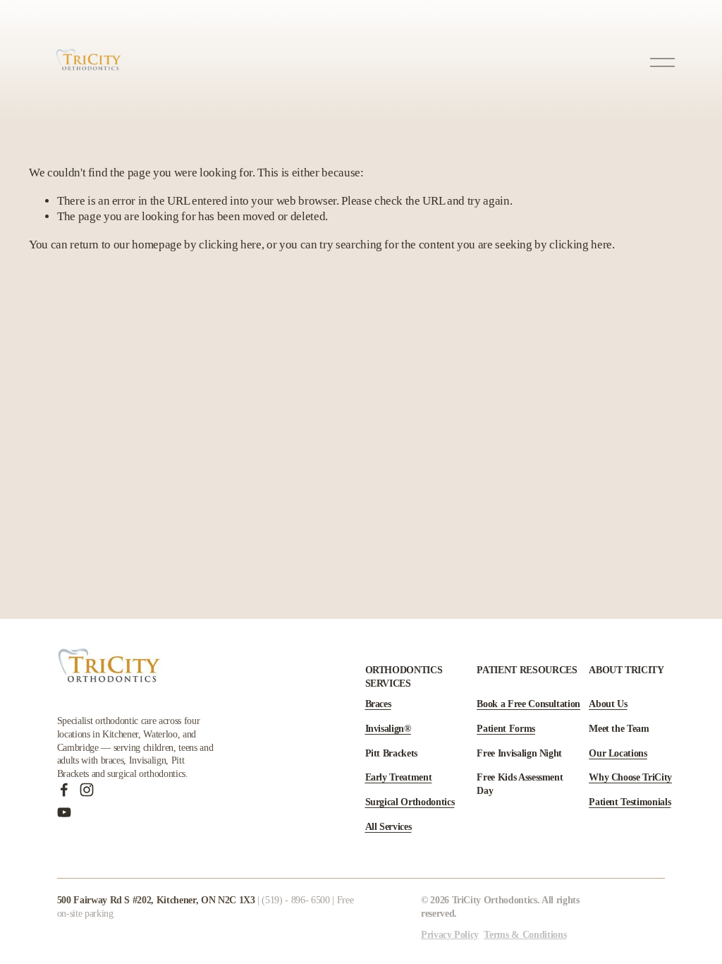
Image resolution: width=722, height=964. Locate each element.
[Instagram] (87, 790)
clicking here (230, 244)
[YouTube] (64, 812)
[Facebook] (64, 790)
